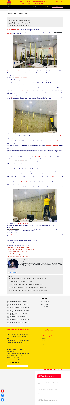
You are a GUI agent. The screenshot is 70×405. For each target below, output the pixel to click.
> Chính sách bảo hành (45, 301)
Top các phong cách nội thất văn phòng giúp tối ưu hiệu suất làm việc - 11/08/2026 (23, 282)
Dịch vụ (23, 6)
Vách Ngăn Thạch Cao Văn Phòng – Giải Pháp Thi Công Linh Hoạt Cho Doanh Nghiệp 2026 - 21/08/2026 (27, 278)
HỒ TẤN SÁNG (24, 259)
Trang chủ (10, 6)
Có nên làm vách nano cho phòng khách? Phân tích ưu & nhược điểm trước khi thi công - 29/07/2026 (26, 288)
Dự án (29, 6)
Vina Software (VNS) (58, 365)
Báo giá (34, 6)
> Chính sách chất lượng (45, 302)
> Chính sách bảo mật (44, 304)
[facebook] (2, 399)
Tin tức (47, 6)
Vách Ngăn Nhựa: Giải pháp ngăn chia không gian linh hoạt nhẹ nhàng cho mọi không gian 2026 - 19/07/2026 (28, 291)
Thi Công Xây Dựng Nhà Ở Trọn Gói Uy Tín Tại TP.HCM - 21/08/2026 (21, 281)
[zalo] (2, 395)
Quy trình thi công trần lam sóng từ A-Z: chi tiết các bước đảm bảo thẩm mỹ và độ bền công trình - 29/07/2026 (28, 290)
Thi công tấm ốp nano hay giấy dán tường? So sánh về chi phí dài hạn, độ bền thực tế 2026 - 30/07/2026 (27, 287)
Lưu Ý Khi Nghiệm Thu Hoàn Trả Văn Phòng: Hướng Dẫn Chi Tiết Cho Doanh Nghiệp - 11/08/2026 (26, 284)
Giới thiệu (17, 6)
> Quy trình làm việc (44, 306)
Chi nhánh (40, 6)
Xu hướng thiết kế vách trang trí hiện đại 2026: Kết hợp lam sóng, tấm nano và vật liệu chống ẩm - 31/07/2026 (28, 285)
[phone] (2, 391)
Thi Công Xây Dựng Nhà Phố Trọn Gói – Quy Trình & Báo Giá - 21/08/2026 (22, 279)
